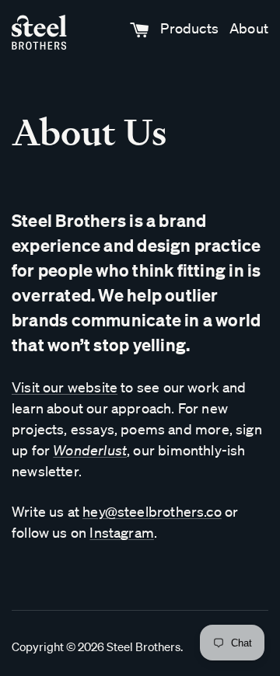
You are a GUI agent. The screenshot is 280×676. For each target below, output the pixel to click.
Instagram (121, 532)
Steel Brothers (143, 646)
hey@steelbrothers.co (152, 511)
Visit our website (64, 386)
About (248, 28)
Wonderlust (90, 449)
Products (189, 28)
